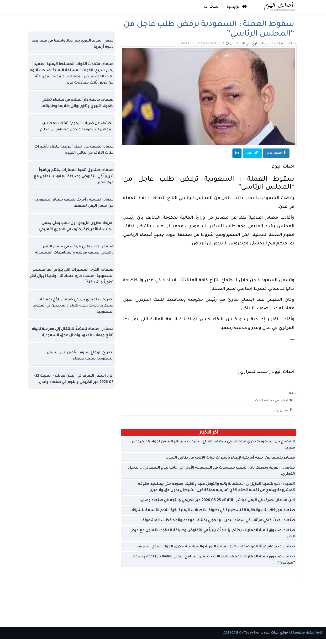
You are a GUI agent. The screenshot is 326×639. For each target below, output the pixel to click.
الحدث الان (211, 7)
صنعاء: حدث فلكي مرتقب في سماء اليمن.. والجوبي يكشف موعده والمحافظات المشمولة (218, 520)
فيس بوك (281, 410)
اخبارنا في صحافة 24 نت (272, 400)
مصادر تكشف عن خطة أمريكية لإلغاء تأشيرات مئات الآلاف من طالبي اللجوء (230, 458)
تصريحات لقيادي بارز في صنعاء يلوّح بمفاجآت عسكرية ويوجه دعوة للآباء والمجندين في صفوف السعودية (73, 306)
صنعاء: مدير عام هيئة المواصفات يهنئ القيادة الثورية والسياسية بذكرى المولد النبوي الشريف (216, 547)
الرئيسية (234, 7)
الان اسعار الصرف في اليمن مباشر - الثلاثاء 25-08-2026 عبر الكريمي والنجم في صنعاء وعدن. (217, 500)
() (201, 44)
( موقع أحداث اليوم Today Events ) (266, 633)
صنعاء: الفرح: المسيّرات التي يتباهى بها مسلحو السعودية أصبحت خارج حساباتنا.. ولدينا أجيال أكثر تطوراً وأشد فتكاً (72, 276)
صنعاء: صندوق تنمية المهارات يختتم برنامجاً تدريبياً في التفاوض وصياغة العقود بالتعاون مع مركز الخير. (74, 176)
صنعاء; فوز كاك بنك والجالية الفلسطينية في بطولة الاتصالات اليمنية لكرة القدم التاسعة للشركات (212, 510)
